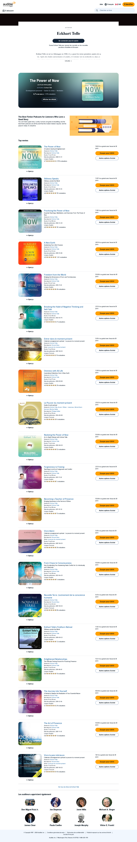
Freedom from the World (55, 275)
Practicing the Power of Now (56, 211)
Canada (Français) (68, 834)
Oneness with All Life (53, 371)
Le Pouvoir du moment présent (58, 403)
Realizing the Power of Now (56, 435)
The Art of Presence (53, 723)
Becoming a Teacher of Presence (59, 499)
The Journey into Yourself (55, 691)
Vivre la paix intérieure (54, 755)
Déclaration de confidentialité (75, 832)
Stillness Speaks (51, 179)
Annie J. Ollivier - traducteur (66, 407)
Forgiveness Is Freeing (54, 467)
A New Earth (49, 243)
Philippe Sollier (56, 411)
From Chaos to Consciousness (58, 563)
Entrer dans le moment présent (58, 339)
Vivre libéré (49, 531)
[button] (68, 61)
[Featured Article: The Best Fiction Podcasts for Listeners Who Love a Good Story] (94, 126)
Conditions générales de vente (56, 832)
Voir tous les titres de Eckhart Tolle (68, 787)
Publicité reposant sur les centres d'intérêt (99, 832)
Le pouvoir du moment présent (56, 347)
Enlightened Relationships (55, 659)
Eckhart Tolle (53, 151)
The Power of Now (52, 147)
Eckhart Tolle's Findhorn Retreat (58, 627)
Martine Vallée (54, 409)
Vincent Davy (55, 345)
